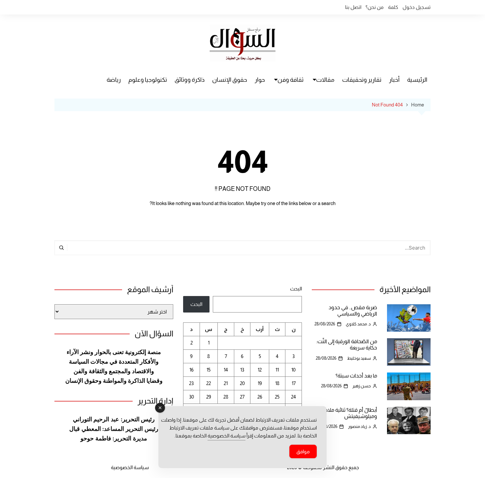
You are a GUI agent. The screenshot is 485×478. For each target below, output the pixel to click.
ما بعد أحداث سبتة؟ (356, 375)
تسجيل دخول (417, 7)
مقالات (325, 79)
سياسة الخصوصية (130, 467)
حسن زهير (361, 385)
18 (277, 383)
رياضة (114, 79)
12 (260, 370)
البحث (296, 288)
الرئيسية (417, 79)
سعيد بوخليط (359, 358)
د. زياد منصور (359, 426)
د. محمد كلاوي (358, 323)
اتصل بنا (353, 7)
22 (208, 383)
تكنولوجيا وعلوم (147, 79)
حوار (260, 79)
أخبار (394, 79)
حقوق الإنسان (229, 79)
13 (242, 370)
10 (293, 370)
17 (294, 383)
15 (208, 370)
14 (226, 370)
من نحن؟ (375, 7)
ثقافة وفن (290, 79)
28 (225, 397)
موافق (303, 451)
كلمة (393, 7)
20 (242, 383)
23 (191, 383)
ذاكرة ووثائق (190, 79)
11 (277, 370)
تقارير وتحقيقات (361, 79)
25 (277, 397)
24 (293, 397)
